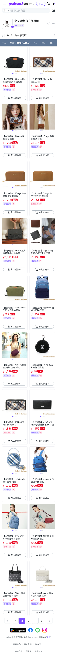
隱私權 (28, 651)
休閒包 (53, 42)
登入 (41, 3)
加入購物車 (16, 97)
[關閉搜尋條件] (8, 10)
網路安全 (18, 651)
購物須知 (39, 644)
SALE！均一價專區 (16, 35)
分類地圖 (38, 651)
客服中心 (17, 644)
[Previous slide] (4, 59)
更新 (48, 637)
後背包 (45, 42)
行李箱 (37, 42)
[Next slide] (25, 59)
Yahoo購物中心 (21, 4)
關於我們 (28, 644)
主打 (4, 42)
